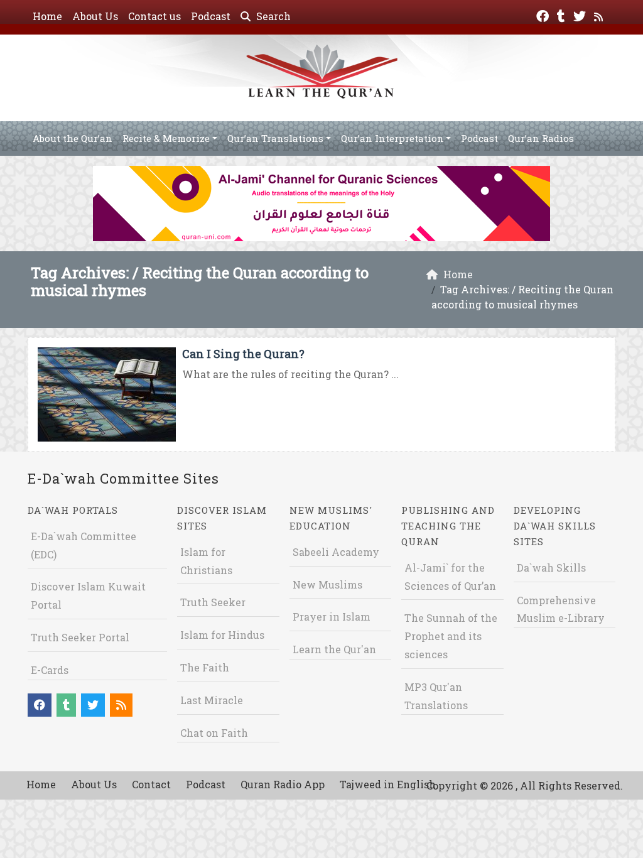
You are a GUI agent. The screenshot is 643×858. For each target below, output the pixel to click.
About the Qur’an (72, 138)
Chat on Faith (214, 732)
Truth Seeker (213, 602)
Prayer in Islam (331, 616)
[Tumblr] (562, 14)
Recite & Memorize (166, 138)
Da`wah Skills (551, 567)
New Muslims (327, 584)
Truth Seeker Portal (80, 637)
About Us (95, 16)
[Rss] (600, 14)
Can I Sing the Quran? (243, 353)
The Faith (204, 667)
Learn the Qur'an (334, 649)
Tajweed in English (388, 784)
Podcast (210, 16)
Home (47, 16)
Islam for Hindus (222, 634)
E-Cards (49, 669)
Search (272, 16)
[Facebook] (544, 14)
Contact (151, 784)
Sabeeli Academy (336, 551)
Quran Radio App (282, 784)
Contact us (154, 16)
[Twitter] (581, 14)
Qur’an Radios (541, 138)
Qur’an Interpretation (392, 138)
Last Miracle (211, 700)
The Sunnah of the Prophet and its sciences (450, 636)
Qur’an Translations (275, 138)
